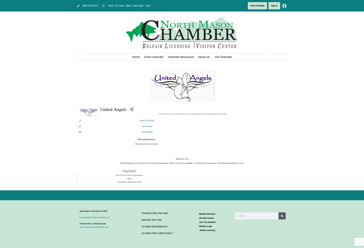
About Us (204, 57)
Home (136, 57)
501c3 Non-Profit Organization (129, 175)
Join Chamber (223, 57)
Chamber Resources (181, 57)
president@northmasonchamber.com (95, 217)
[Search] (282, 215)
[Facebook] (284, 6)
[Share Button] (131, 109)
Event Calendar (154, 57)
